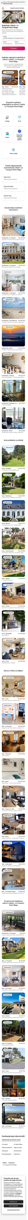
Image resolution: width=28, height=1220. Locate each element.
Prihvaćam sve (13, 1202)
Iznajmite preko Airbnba (17, 8)
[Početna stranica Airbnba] (3, 8)
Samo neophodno (13, 1206)
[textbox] (7, 44)
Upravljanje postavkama (13, 1210)
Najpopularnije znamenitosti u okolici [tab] (11, 1139)
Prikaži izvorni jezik (7, 3)
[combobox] (13, 38)
